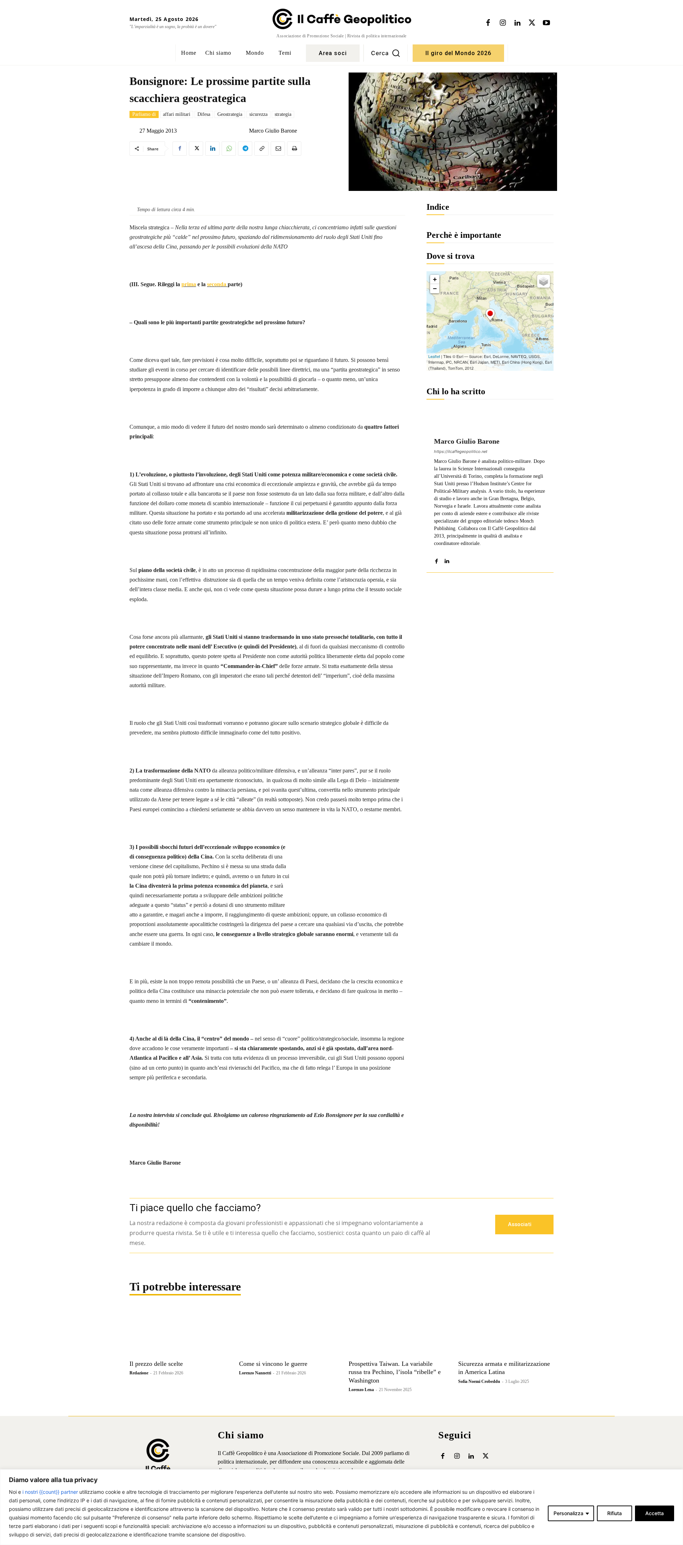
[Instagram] (503, 23)
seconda (217, 284)
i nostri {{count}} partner (50, 1492)
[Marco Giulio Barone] (243, 130)
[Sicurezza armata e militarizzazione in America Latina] (506, 1332)
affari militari (176, 114)
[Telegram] (245, 148)
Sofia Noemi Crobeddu (479, 1381)
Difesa (203, 114)
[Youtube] (546, 23)
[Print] (294, 148)
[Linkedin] (517, 23)
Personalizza (568, 1513)
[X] (532, 23)
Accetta (654, 1513)
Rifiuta (614, 1513)
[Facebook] (488, 23)
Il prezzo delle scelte (156, 1363)
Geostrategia (229, 114)
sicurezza (258, 114)
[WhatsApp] (229, 148)
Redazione (138, 1372)
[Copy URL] (261, 148)
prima (188, 284)
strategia (283, 114)
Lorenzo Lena (361, 1389)
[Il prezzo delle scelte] (177, 1332)
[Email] (278, 148)
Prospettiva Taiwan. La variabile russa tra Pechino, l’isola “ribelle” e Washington (395, 1372)
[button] (385, 53)
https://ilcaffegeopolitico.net (460, 451)
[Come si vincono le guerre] (286, 1332)
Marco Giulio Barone (273, 131)
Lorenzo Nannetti (255, 1372)
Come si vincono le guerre (273, 1363)
